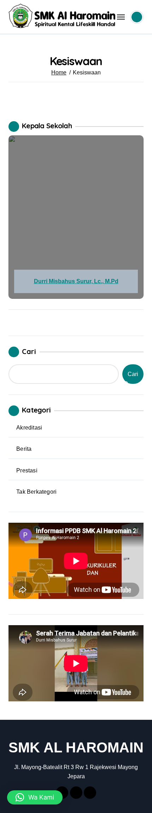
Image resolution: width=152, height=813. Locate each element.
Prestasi (26, 470)
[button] (35, 797)
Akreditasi (29, 428)
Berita (23, 449)
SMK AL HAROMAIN (76, 747)
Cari (29, 351)
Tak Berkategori (36, 492)
